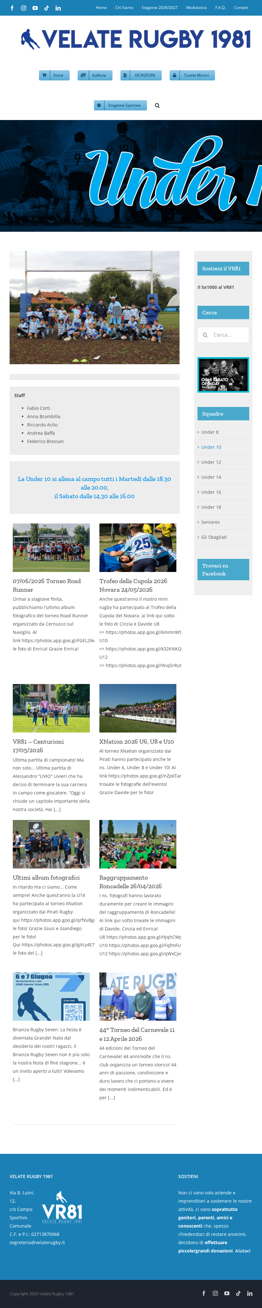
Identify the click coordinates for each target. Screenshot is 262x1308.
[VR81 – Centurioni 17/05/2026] (51, 708)
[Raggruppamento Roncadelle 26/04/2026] (137, 844)
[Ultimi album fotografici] (51, 844)
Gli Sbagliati (214, 537)
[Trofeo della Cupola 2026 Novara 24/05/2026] (137, 547)
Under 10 (211, 447)
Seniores (210, 522)
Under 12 (211, 462)
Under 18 (211, 507)
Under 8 (210, 432)
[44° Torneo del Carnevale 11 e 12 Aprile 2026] (137, 997)
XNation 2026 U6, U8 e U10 (136, 741)
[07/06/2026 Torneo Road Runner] (51, 547)
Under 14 (211, 477)
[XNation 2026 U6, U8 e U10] (137, 708)
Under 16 (211, 492)
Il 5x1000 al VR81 (215, 287)
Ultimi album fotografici (46, 877)
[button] (157, 105)
